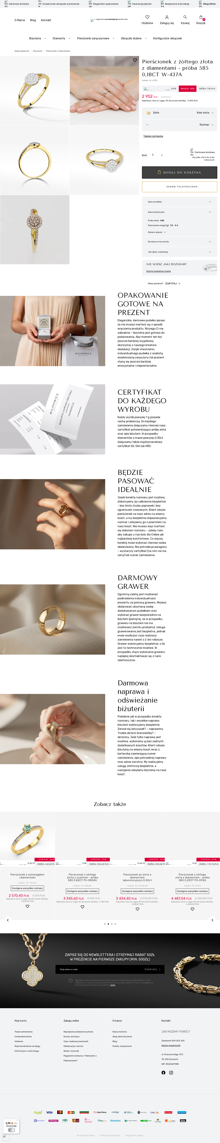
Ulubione (19, 1041)
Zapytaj (171, 283)
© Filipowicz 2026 (86, 1135)
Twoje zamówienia (23, 1032)
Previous (8, 920)
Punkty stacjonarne (122, 1046)
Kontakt (46, 20)
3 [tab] (113, 925)
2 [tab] (109, 925)
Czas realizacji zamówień (76, 1041)
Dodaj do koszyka (182, 172)
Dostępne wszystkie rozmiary (27, 891)
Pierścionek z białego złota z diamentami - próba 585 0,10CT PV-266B (27, 877)
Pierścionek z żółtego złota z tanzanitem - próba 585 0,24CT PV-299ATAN (137, 879)
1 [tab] (106, 925)
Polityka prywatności (110, 1135)
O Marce (20, 20)
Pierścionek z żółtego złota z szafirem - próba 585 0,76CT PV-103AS (82, 877)
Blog (33, 20)
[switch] (11, 1130)
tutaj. (113, 985)
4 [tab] (116, 925)
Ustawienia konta (23, 1036)
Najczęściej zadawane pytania (78, 1032)
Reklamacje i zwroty (73, 1046)
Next (212, 920)
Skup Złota (209, 4)
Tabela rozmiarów (153, 136)
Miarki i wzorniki (71, 1051)
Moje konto (21, 1020)
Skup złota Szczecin (122, 1036)
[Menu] (17, 1121)
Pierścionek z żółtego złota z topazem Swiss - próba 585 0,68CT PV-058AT (192, 879)
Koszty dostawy (72, 1036)
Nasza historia (120, 1032)
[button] (27, 907)
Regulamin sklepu (134, 1135)
